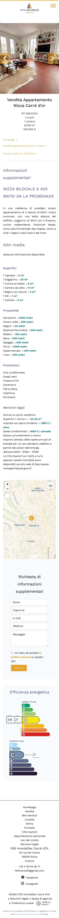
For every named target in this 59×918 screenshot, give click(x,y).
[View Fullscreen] (7, 496)
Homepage (8, 139)
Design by (46, 903)
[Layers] (50, 485)
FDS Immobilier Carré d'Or (29, 848)
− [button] (7, 489)
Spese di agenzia (42, 898)
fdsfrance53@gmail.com (29, 870)
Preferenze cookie (22, 903)
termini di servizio (31, 914)
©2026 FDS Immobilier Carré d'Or (29, 894)
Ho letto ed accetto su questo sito (27, 657)
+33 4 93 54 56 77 (29, 866)
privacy (18, 914)
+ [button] (7, 484)
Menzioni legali (19, 898)
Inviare (19, 668)
